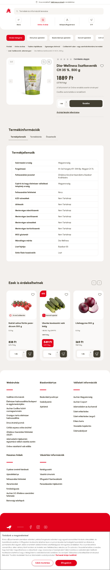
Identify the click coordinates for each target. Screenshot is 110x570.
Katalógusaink (46, 469)
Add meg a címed (57, 2)
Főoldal (9, 46)
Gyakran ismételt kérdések (17, 469)
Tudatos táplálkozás (35, 46)
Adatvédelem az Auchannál (85, 407)
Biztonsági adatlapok (15, 501)
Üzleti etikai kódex (81, 411)
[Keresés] (17, 11)
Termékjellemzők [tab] (18, 137)
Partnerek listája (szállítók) (66, 555)
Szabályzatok (46, 402)
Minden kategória (15, 38)
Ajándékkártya (12, 474)
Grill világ (101, 38)
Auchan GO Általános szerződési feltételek (20, 494)
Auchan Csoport (80, 402)
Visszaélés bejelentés (82, 426)
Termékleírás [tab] (36, 137)
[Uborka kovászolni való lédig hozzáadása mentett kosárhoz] (66, 294)
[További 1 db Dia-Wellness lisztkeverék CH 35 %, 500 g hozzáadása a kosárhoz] (66, 102)
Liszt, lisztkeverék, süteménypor (20, 51)
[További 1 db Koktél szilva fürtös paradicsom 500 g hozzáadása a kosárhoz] (23, 352)
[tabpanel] (55, 203)
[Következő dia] (99, 283)
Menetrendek (12, 484)
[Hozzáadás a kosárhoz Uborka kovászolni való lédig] (63, 353)
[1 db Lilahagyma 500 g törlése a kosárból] (90, 355)
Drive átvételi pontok (15, 423)
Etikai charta (78, 421)
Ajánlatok (44, 407)
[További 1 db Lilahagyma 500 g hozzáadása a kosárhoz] (90, 352)
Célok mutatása (42, 563)
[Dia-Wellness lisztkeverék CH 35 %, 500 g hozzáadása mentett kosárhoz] (102, 65)
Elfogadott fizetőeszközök (51, 479)
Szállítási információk (15, 397)
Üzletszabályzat (80, 431)
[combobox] (59, 11)
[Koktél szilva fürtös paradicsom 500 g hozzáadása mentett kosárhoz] (32, 294)
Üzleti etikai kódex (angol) (84, 416)
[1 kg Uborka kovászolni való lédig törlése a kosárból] (57, 355)
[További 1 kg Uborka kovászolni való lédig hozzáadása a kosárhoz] (57, 352)
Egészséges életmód (52, 46)
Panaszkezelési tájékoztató (51, 484)
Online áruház (20, 46)
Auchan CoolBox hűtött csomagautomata (16, 409)
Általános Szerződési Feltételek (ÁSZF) (19, 433)
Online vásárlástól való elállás (18, 446)
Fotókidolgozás (12, 489)
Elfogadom (66, 563)
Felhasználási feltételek (16, 479)
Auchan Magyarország (82, 397)
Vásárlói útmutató (47, 474)
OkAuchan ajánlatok (37, 38)
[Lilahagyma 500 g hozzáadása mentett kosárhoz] (99, 294)
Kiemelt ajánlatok (84, 38)
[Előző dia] (94, 283)
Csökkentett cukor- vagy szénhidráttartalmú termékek (82, 46)
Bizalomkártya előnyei (49, 397)
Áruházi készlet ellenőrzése (68, 112)
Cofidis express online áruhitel (18, 428)
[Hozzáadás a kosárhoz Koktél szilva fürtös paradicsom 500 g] (29, 353)
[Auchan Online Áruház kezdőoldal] (8, 11)
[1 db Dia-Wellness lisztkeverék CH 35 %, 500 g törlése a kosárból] (66, 105)
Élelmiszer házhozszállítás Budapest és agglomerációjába (21, 402)
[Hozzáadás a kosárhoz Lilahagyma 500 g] (96, 353)
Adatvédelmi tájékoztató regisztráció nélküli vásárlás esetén (20, 440)
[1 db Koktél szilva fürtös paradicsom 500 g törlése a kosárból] (23, 355)
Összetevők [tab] (51, 137)
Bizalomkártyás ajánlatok (61, 38)
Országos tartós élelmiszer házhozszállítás (17, 416)
